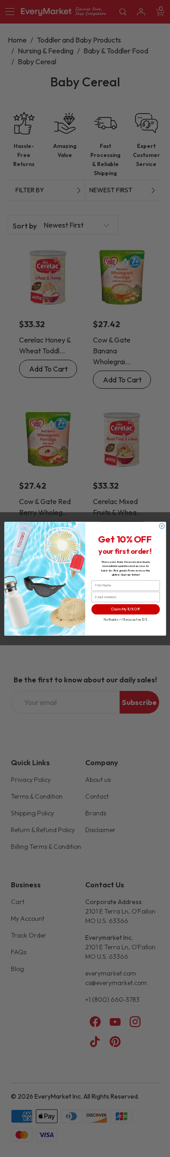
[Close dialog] (161, 525)
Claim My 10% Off (125, 609)
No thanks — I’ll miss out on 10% (125, 619)
